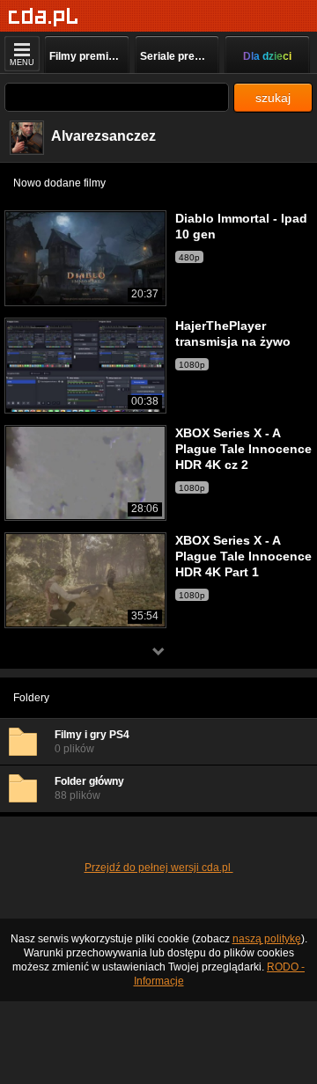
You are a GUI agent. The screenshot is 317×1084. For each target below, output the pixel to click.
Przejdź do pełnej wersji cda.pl (159, 867)
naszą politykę (266, 939)
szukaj (273, 98)
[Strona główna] (43, 17)
